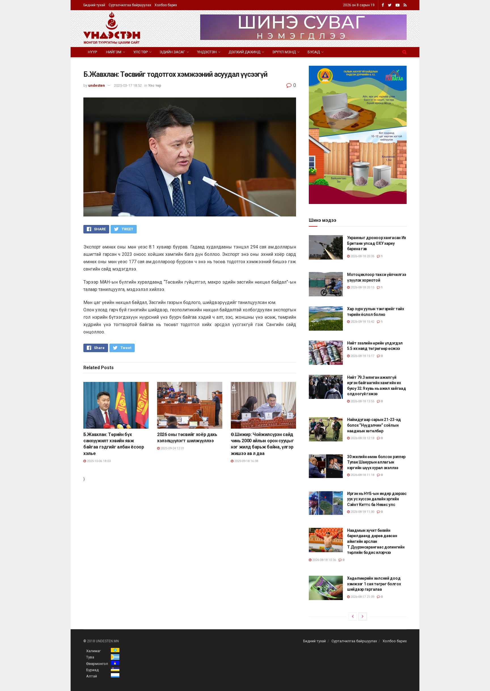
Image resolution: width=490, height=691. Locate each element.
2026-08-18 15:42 (362, 322)
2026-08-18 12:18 (362, 438)
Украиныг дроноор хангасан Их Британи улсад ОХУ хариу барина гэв (376, 243)
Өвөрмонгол (97, 664)
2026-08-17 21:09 (362, 597)
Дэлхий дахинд (244, 52)
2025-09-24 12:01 (172, 448)
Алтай (91, 676)
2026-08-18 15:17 (362, 356)
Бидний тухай (94, 5)
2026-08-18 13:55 (362, 401)
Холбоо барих (166, 5)
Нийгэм (113, 52)
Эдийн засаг (172, 52)
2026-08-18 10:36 (323, 560)
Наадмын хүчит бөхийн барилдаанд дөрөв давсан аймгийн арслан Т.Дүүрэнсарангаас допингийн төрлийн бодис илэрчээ (375, 541)
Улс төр (140, 52)
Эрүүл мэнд (284, 52)
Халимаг (93, 651)
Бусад (314, 52)
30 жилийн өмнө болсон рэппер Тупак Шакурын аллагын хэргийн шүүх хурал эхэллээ (376, 462)
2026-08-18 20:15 (362, 287)
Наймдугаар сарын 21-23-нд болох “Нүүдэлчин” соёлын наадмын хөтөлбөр (374, 425)
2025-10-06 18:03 (98, 461)
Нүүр (92, 52)
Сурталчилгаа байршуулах (130, 5)
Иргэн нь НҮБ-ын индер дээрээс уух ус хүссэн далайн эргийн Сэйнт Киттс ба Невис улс (377, 499)
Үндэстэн (207, 52)
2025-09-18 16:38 (245, 461)
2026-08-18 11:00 (362, 512)
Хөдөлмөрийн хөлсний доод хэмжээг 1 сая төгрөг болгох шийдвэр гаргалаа (374, 584)
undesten (96, 85)
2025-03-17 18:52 (128, 85)
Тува (90, 657)
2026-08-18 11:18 (362, 475)
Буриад (92, 670)
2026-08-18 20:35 (362, 256)
